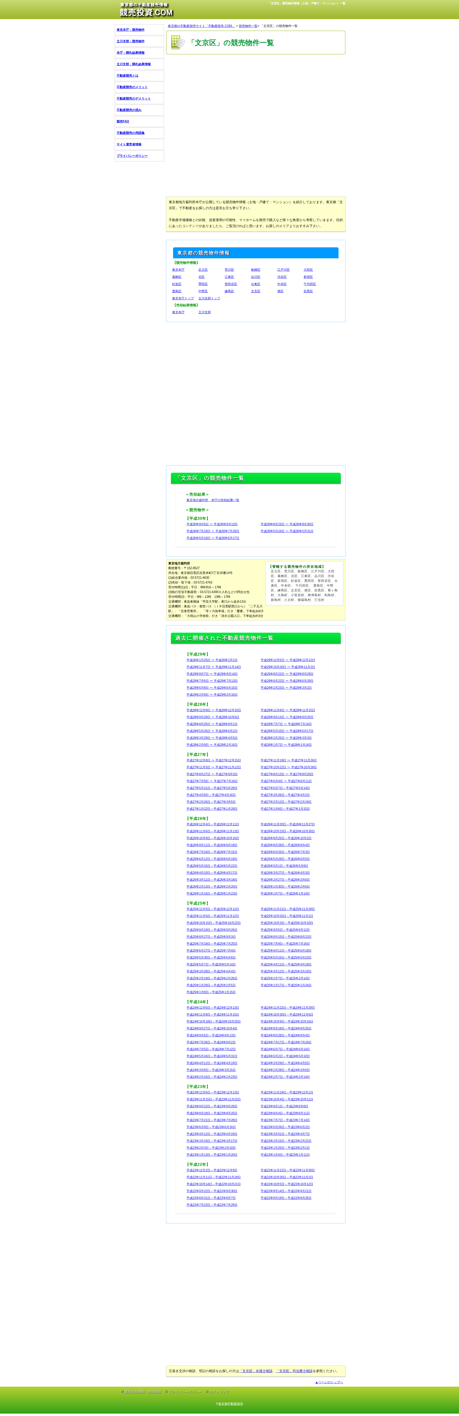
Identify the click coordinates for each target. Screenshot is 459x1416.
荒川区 (229, 269)
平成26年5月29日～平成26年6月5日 (285, 859)
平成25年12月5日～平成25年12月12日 (212, 909)
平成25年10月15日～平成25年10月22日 (213, 923)
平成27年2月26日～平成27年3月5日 (211, 802)
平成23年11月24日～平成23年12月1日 (287, 1092)
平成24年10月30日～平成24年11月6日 (287, 1014)
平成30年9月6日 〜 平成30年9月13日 (212, 524)
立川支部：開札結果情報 (134, 64)
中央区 (282, 284)
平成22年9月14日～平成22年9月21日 (286, 1191)
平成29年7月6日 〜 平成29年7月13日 (212, 681)
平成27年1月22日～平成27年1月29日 (211, 809)
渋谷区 (282, 277)
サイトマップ (219, 1392)
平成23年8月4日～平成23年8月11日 (285, 1113)
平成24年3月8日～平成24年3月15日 (211, 1070)
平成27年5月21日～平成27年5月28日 (211, 788)
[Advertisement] (255, 90)
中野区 (203, 291)
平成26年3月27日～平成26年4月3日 (285, 873)
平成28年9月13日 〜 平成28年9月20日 (287, 717)
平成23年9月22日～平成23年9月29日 (211, 1106)
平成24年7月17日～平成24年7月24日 (286, 1042)
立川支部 (204, 312)
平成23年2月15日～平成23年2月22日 (286, 1141)
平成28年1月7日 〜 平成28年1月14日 (286, 745)
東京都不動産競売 (230, 1403)
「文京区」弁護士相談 (256, 1371)
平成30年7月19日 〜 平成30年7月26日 (212, 531)
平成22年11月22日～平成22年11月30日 (288, 1170)
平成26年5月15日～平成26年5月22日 (211, 866)
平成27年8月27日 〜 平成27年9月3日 (212, 774)
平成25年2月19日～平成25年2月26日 (211, 978)
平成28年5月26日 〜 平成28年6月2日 (212, 731)
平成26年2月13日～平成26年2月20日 (211, 886)
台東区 (255, 284)
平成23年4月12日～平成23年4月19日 (211, 1134)
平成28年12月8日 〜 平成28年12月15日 (213, 710)
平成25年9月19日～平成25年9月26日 (211, 930)
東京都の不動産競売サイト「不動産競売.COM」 (201, 26)
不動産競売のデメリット (134, 98)
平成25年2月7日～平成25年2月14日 (285, 978)
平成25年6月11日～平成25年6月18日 (286, 950)
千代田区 (310, 284)
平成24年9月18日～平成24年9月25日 (286, 1028)
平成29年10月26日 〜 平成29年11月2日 (288, 667)
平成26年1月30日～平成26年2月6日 (285, 886)
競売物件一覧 (248, 26)
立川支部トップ (209, 298)
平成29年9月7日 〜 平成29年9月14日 (212, 674)
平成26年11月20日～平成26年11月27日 (288, 824)
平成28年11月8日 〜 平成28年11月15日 (288, 710)
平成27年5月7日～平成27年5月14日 (285, 788)
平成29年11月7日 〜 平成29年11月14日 (213, 667)
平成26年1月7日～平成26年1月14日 (285, 893)
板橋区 (255, 269)
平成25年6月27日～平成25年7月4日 (211, 950)
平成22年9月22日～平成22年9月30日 (211, 1191)
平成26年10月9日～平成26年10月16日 (212, 838)
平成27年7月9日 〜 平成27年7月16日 (212, 781)
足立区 (203, 269)
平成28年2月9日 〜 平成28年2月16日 (212, 745)
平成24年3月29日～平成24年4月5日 (285, 1063)
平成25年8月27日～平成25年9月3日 (211, 937)
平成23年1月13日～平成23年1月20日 (211, 1154)
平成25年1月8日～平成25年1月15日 (211, 992)
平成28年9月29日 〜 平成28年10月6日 (212, 717)
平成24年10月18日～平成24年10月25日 (213, 1021)
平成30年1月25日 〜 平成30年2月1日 (212, 660)
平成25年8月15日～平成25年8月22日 (286, 937)
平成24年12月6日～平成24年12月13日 (212, 1007)
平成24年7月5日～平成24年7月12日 (211, 1049)
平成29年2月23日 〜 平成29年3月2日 (286, 687)
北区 (201, 277)
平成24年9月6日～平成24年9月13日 (211, 1035)
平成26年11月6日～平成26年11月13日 (212, 831)
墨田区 (203, 284)
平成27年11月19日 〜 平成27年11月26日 (289, 760)
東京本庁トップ (183, 298)
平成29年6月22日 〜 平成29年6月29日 (287, 681)
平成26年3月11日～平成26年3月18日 (211, 879)
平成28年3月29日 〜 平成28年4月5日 (212, 738)
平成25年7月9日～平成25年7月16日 (285, 943)
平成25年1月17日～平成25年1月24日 (286, 985)
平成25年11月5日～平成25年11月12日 (212, 916)
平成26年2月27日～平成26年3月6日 (285, 879)
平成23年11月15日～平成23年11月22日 (213, 1099)
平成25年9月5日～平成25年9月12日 (285, 930)
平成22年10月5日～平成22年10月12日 (287, 1184)
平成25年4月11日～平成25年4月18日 (286, 964)
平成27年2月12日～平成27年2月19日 (286, 802)
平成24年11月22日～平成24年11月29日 (288, 1007)
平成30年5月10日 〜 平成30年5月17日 (212, 538)
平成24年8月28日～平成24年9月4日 (285, 1035)
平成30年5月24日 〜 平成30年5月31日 (287, 531)
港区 (280, 291)
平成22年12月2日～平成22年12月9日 (211, 1170)
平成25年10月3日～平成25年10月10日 (287, 923)
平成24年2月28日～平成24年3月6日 (285, 1070)
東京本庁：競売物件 (131, 30)
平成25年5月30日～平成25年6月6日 (211, 957)
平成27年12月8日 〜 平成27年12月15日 (213, 760)
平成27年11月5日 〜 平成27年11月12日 (213, 767)
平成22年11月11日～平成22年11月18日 (213, 1177)
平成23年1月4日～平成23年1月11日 (285, 1154)
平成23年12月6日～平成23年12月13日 (212, 1092)
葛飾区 (176, 277)
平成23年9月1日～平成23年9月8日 (284, 1106)
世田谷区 (231, 284)
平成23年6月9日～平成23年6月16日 (211, 1127)
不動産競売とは (127, 75)
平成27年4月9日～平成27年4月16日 (211, 795)
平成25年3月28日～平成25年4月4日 (211, 971)
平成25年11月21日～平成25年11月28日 (288, 909)
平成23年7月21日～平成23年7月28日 (211, 1120)
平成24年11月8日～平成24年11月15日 (212, 1014)
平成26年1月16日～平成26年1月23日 (211, 893)
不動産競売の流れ (129, 110)
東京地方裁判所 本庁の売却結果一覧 (212, 500)
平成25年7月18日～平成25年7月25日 (211, 943)
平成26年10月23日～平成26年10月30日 (288, 831)
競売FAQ (123, 121)
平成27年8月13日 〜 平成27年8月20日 (287, 774)
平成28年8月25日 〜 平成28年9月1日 (212, 724)
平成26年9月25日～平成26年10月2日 (286, 838)
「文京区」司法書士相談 (294, 1371)
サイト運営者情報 (129, 144)
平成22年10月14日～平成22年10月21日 (213, 1184)
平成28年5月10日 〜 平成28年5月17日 (287, 731)
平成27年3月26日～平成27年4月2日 (285, 795)
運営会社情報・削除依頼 (142, 1392)
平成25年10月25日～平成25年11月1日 (287, 916)
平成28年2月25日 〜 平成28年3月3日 (286, 738)
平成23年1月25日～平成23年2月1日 (285, 1148)
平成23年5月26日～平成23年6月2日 (285, 1127)
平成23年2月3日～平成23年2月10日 (211, 1148)
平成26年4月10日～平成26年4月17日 (211, 873)
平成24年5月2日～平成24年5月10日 (285, 1056)
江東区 (229, 277)
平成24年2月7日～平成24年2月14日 (285, 1077)
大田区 (308, 269)
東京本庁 (178, 269)
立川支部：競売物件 (131, 41)
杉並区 (176, 284)
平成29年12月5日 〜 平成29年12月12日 (288, 660)
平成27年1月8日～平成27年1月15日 (285, 809)
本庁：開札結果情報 (131, 52)
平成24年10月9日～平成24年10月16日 (287, 1021)
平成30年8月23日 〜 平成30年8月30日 (287, 524)
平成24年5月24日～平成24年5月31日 (211, 1056)
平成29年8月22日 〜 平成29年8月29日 (287, 674)
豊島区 (176, 291)
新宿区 (308, 277)
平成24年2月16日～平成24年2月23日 (211, 1077)
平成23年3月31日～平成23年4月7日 (285, 1134)
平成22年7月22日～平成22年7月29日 (211, 1205)
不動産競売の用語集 (131, 133)
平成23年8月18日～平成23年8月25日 (211, 1113)
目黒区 (308, 291)
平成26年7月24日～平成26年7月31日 (211, 852)
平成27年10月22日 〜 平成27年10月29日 (289, 767)
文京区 (255, 291)
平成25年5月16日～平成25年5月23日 (286, 957)
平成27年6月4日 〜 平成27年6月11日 (286, 781)
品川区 (255, 277)
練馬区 (229, 291)
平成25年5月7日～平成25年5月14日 (211, 964)
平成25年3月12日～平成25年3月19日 (286, 971)
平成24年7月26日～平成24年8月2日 (211, 1042)
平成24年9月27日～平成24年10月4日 (211, 1028)
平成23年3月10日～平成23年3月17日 (211, 1141)
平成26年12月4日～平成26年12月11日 (212, 824)
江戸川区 (283, 269)
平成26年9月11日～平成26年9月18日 (211, 845)
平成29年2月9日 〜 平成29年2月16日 (212, 694)
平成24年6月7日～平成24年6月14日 (285, 1049)
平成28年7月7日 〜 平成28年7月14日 (286, 724)
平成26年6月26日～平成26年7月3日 (285, 852)
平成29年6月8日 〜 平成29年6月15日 (212, 687)
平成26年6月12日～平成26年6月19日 (211, 859)
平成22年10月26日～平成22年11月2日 (287, 1177)
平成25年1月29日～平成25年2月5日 (211, 985)
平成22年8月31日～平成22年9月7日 (211, 1198)
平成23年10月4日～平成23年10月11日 (287, 1099)
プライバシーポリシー (132, 156)
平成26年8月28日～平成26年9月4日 (285, 845)
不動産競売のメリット (132, 87)
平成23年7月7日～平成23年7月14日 (285, 1120)
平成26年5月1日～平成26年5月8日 (284, 866)
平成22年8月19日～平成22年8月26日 (286, 1198)
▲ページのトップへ (329, 1382)
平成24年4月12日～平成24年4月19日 (211, 1063)
